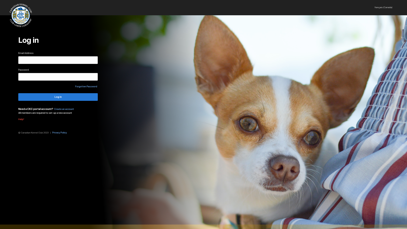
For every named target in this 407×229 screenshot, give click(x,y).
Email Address (26, 53)
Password (23, 69)
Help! (21, 119)
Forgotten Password (86, 86)
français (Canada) (383, 7)
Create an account (64, 109)
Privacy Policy (59, 132)
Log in (58, 96)
